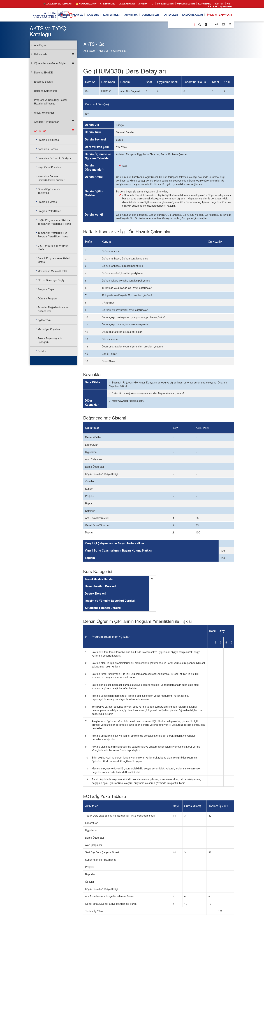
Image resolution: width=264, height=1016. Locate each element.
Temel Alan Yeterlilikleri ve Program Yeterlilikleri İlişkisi (53, 234)
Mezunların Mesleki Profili (52, 271)
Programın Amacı (47, 202)
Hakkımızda (40, 54)
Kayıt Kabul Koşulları (49, 167)
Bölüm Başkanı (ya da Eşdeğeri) (50, 340)
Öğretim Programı (48, 298)
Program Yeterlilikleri (49, 211)
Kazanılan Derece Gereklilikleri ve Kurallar (51, 178)
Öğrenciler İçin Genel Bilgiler (50, 63)
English (226, 7)
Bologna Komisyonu (45, 90)
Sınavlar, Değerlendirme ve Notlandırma (53, 309)
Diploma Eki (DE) (44, 72)
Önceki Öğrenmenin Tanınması (49, 190)
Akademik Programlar (46, 121)
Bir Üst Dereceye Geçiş (51, 280)
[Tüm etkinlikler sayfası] (230, 25)
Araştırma (117, 16)
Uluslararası (133, 4)
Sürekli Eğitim (177, 4)
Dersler (42, 351)
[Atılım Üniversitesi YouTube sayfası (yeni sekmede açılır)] (189, 25)
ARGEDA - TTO (155, 4)
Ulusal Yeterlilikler (44, 112)
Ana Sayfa (89, 51)
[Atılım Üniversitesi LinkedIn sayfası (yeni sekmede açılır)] (180, 25)
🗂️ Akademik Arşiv (87, 4)
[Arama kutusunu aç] (199, 25)
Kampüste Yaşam (187, 16)
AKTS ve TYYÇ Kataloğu (112, 51)
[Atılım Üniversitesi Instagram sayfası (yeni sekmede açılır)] (185, 25)
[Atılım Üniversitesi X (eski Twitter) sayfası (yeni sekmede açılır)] (176, 25)
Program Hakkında (48, 140)
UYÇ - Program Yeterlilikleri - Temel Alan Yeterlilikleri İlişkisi (54, 221)
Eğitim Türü (44, 320)
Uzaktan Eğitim (201, 4)
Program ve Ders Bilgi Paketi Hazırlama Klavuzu (50, 101)
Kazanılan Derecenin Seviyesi (54, 158)
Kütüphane (222, 4)
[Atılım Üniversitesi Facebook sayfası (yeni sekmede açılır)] (171, 25)
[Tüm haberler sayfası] (223, 25)
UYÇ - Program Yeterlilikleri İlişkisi (53, 247)
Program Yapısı (46, 289)
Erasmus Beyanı (43, 81)
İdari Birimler (96, 16)
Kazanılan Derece (48, 149)
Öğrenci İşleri (140, 16)
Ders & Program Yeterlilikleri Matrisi (54, 260)
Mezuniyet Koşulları (49, 329)
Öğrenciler (162, 16)
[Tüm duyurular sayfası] (216, 25)
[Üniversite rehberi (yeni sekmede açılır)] (206, 25)
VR (198, 7)
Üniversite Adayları (217, 16)
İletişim (209, 7)
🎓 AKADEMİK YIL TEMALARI (54, 4)
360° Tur (188, 7)
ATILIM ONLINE (112, 4)
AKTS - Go (40, 131)
